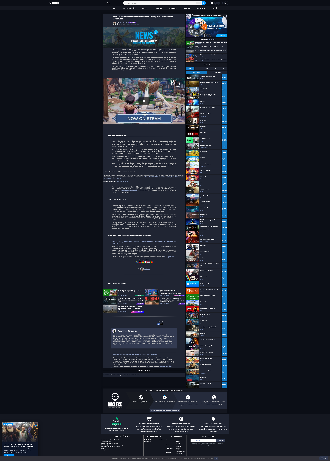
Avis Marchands (180, 450)
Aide (324, 458)
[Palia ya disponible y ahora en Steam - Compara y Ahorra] (142, 262)
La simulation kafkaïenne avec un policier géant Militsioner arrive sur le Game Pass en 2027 (172, 300)
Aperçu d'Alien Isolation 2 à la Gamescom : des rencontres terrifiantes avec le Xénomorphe (170, 291)
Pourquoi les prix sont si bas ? (109, 443)
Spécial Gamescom (138, 311)
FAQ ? (103, 448)
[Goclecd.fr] (54, 3)
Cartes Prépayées (179, 444)
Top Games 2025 (180, 451)
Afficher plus (211, 39)
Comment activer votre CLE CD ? (110, 446)
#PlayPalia (170, 177)
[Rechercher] (204, 3)
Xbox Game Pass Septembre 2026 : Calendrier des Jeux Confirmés (129, 291)
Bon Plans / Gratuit (179, 447)
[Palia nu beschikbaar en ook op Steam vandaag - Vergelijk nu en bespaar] (148, 262)
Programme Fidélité (179, 440)
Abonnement (139, 295)
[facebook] (158, 324)
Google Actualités (166, 366)
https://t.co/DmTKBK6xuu (153, 177)
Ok (216, 458)
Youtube (161, 440)
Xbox (167, 444)
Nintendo (168, 452)
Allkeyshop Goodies (179, 454)
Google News (169, 257)
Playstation (169, 448)
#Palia (164, 177)
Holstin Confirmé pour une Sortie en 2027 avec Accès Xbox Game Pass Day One (130, 300)
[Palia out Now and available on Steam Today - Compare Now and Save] (137, 262)
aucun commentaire (133, 24)
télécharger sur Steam (128, 191)
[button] (226, 3)
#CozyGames (179, 177)
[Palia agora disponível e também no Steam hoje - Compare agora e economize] (151, 262)
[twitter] (161, 324)
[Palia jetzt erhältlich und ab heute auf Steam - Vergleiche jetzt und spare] (139, 262)
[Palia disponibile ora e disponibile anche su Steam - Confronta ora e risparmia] (145, 262)
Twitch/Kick (147, 440)
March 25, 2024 (122, 182)
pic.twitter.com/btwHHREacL (113, 178)
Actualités (132, 22)
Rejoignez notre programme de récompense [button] (165, 411)
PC (166, 440)
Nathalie (147, 269)
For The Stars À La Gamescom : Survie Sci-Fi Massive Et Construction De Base (130, 308)
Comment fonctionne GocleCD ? (110, 440)
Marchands (147, 441)
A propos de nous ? (106, 441)
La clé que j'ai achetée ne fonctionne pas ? (113, 445)
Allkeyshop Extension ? (107, 450)
